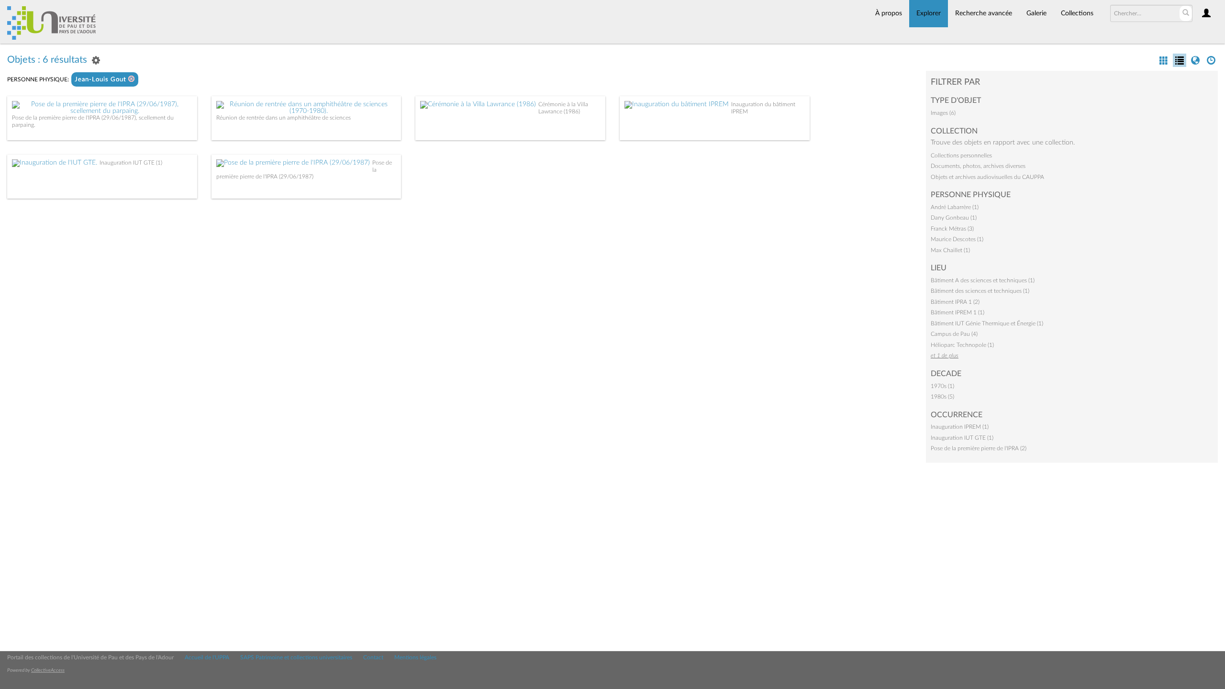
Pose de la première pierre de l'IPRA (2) (978, 448)
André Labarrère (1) (955, 207)
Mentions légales (415, 657)
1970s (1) (942, 386)
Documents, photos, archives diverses (978, 166)
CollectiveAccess (48, 670)
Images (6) (943, 113)
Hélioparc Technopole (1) (962, 345)
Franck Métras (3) (952, 229)
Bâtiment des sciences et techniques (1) (980, 291)
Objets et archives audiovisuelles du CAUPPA (987, 177)
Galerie (1036, 13)
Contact (373, 657)
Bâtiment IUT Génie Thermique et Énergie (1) (987, 323)
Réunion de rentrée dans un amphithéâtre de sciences (283, 118)
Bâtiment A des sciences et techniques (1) (983, 280)
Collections (1077, 13)
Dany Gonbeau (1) (954, 218)
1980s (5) (942, 397)
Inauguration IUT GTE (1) (131, 163)
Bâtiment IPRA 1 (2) (955, 302)
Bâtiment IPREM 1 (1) (957, 312)
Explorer (928, 13)
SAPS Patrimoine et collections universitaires (296, 657)
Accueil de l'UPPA (207, 657)
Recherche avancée (983, 13)
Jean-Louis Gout (101, 80)
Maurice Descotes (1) (957, 239)
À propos (888, 13)
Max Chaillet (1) (950, 250)
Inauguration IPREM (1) (960, 427)
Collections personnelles (961, 155)
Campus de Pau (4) (954, 334)
